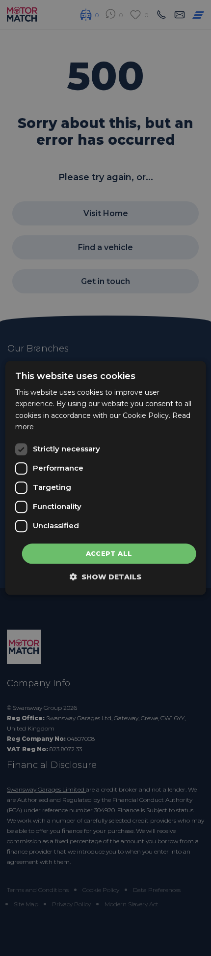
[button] (105, 577)
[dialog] (105, 478)
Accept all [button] (109, 553)
